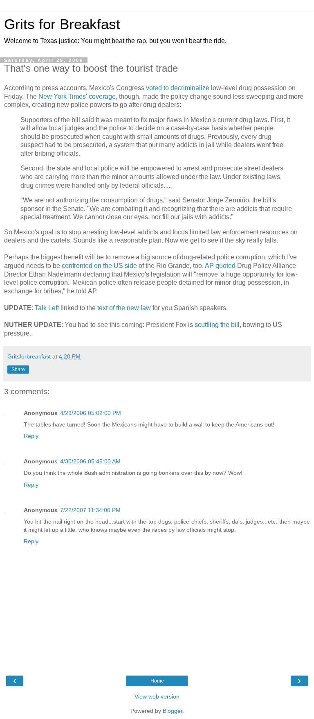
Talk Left (47, 307)
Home (157, 681)
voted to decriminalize (177, 87)
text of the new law (124, 307)
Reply (31, 436)
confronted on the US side (99, 265)
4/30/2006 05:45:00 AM (90, 461)
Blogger (172, 711)
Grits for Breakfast (62, 24)
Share (18, 369)
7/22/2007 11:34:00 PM (90, 510)
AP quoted (220, 265)
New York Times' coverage (77, 96)
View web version (157, 696)
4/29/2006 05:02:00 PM (90, 413)
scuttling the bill (217, 324)
